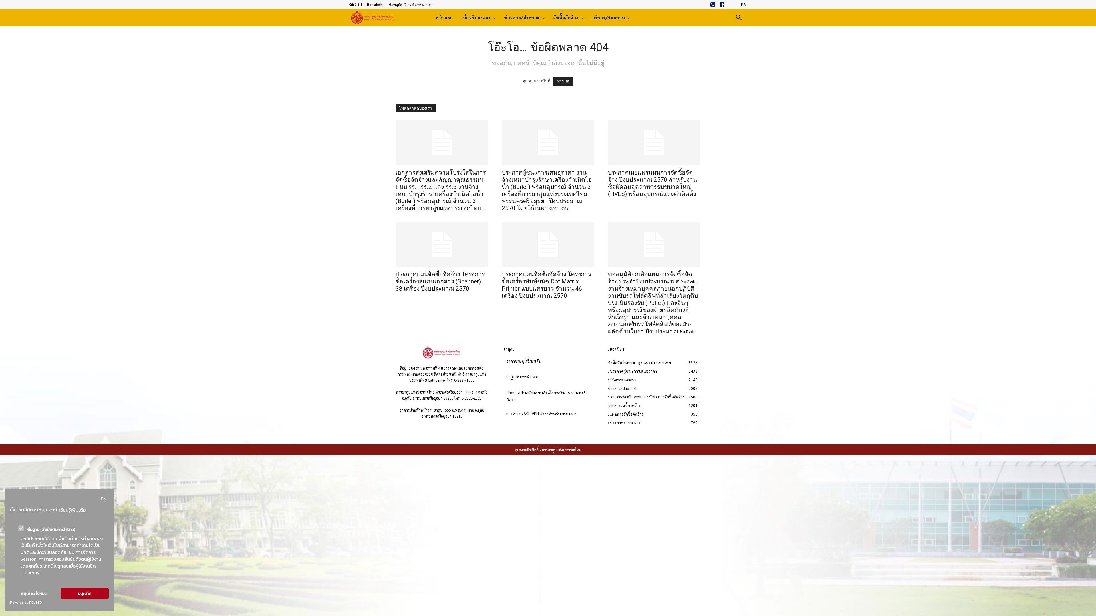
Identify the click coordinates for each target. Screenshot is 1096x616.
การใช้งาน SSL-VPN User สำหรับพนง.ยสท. (541, 413)
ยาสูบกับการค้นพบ (522, 376)
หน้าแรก (563, 81)
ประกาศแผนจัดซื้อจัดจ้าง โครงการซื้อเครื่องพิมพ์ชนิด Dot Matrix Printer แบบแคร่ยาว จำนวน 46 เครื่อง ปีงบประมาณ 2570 (546, 285)
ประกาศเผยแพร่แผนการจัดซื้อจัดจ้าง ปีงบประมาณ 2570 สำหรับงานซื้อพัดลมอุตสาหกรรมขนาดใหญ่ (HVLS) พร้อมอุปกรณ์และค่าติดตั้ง (652, 183)
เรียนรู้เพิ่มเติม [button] (72, 509)
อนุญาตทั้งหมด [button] (34, 593)
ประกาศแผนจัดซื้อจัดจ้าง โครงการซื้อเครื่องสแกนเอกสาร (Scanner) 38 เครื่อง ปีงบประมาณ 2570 (440, 281)
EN (103, 498)
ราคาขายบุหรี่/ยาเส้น (523, 361)
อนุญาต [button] (84, 593)
